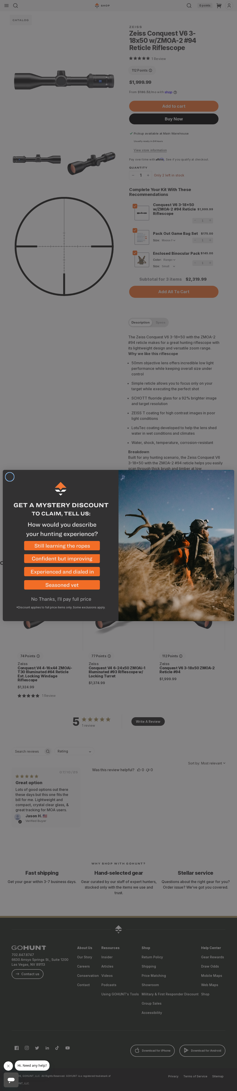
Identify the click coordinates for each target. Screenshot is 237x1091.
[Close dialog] (10, 477)
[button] (60, 547)
